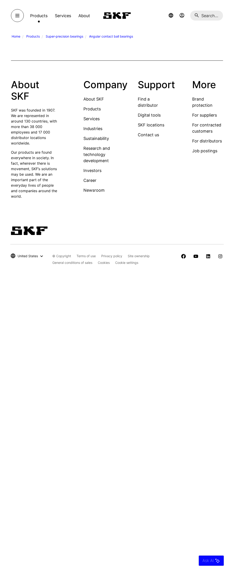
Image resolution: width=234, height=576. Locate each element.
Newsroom (94, 190)
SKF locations (151, 125)
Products (33, 36)
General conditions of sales (72, 263)
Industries (92, 128)
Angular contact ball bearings (111, 36)
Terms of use (86, 256)
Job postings (204, 150)
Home (16, 36)
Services (91, 118)
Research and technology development (96, 154)
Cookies (104, 263)
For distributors (207, 141)
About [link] (84, 15)
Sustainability (96, 138)
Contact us (148, 134)
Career (89, 180)
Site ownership (139, 256)
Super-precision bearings (64, 36)
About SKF (93, 99)
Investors (92, 170)
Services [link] (63, 15)
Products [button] (39, 15)
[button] (171, 15)
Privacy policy (111, 256)
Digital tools (149, 115)
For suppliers (204, 115)
